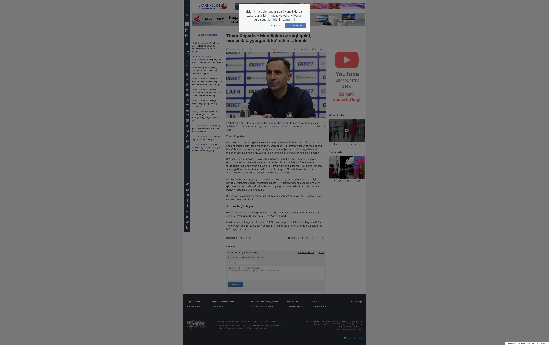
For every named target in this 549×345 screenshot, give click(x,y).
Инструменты (541, 343)
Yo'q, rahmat (277, 25)
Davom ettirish (295, 25)
